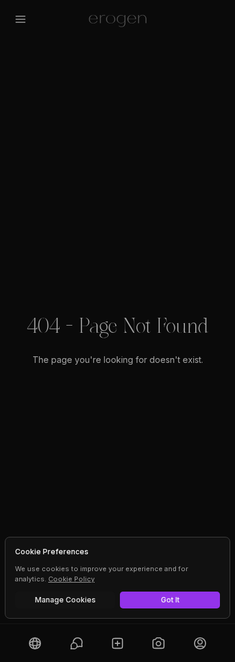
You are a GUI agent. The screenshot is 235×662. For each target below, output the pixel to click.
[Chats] (75, 643)
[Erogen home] (118, 19)
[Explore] (34, 643)
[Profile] (200, 643)
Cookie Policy (71, 579)
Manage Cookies (65, 599)
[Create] (117, 643)
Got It (170, 599)
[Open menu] (20, 19)
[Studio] (158, 643)
